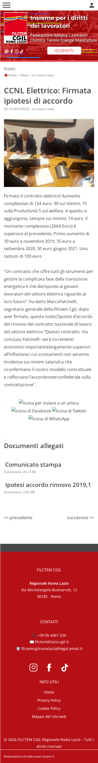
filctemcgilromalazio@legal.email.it (51, 648)
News (24, 75)
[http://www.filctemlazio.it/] (14, 27)
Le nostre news (43, 75)
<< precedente (18, 517)
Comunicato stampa (33, 464)
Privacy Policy (49, 700)
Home (12, 75)
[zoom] (49, 152)
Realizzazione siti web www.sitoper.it (29, 756)
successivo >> (80, 517)
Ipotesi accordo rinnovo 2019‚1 (48, 484)
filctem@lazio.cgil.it (52, 641)
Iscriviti (64, 50)
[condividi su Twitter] (69, 410)
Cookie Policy (49, 708)
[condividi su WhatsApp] (49, 418)
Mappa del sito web (49, 716)
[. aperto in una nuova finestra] (33, 666)
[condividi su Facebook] (31, 410)
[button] (6, 5)
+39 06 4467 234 (52, 635)
